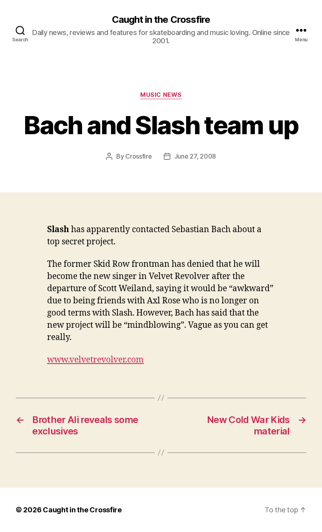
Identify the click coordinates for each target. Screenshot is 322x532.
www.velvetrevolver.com (95, 360)
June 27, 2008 (195, 156)
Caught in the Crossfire (161, 19)
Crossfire (138, 156)
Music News (161, 94)
